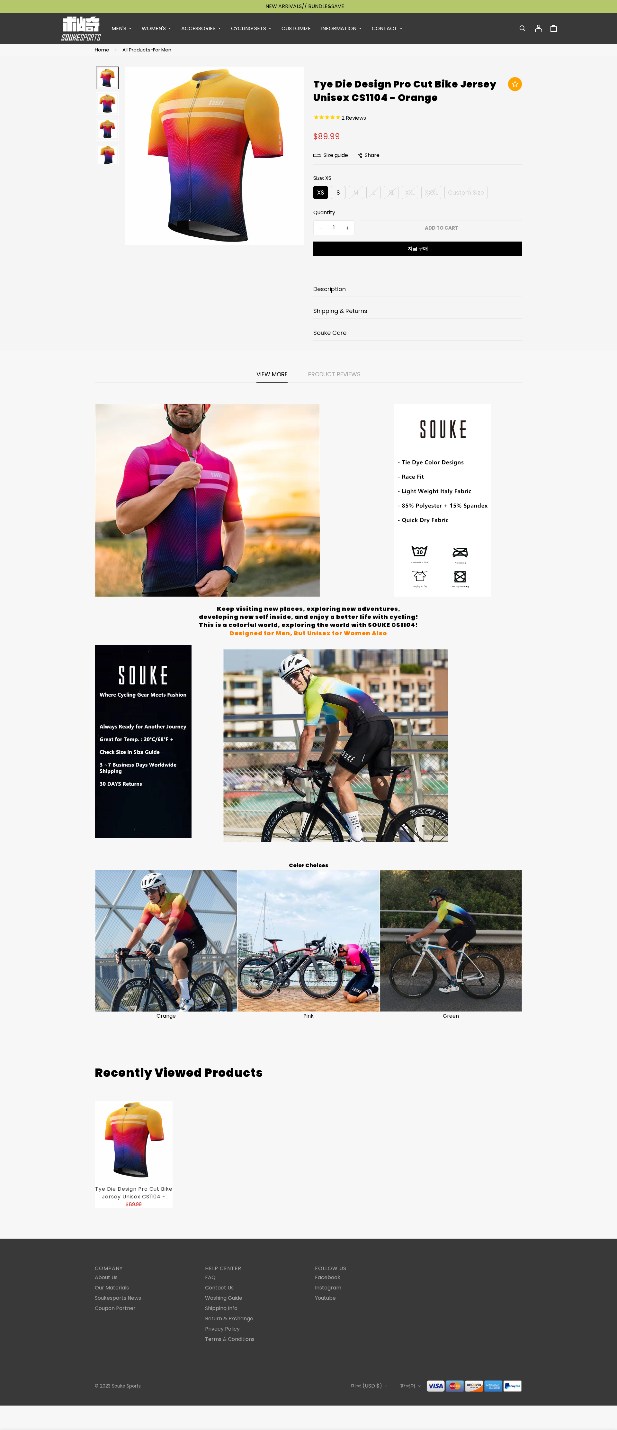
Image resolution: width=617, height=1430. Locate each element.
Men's (119, 28)
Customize (296, 28)
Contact (384, 28)
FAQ (210, 1277)
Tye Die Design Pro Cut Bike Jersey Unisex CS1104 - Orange (134, 1193)
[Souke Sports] (81, 28)
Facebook (327, 1277)
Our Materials (112, 1287)
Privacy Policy (222, 1329)
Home (102, 49)
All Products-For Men (146, 49)
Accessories (198, 28)
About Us (106, 1277)
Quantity (324, 212)
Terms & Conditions (230, 1339)
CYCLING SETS (248, 28)
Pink (308, 1016)
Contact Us (219, 1287)
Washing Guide (223, 1298)
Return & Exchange (229, 1318)
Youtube (325, 1298)
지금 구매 (418, 248)
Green (451, 1016)
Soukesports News (118, 1298)
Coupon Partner (115, 1308)
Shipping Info (221, 1308)
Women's (154, 28)
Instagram (328, 1287)
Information (338, 28)
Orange (166, 1016)
